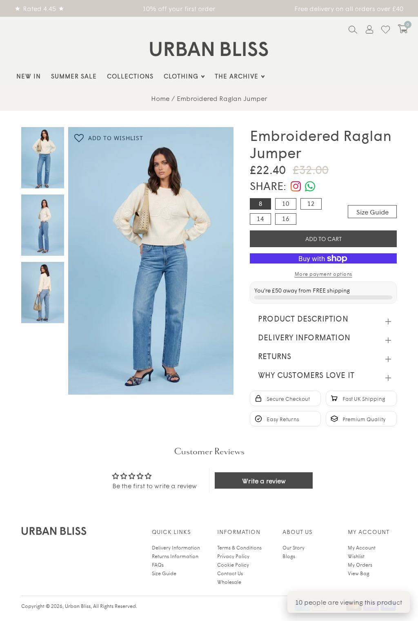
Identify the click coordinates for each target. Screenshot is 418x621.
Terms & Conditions (239, 547)
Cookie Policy (233, 564)
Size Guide (372, 211)
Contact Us (230, 573)
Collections (130, 75)
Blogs (288, 556)
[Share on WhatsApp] (310, 186)
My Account (362, 547)
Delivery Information (176, 547)
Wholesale (229, 582)
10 (285, 203)
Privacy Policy (233, 556)
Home (160, 98)
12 (311, 203)
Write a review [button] (264, 480)
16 (285, 218)
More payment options (323, 273)
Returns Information (175, 556)
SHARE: (268, 185)
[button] (403, 29)
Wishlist (356, 556)
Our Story (293, 547)
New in (28, 75)
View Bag (358, 573)
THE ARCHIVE (236, 75)
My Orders (360, 564)
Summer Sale (74, 75)
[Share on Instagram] (296, 186)
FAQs (158, 564)
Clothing (181, 75)
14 (260, 218)
